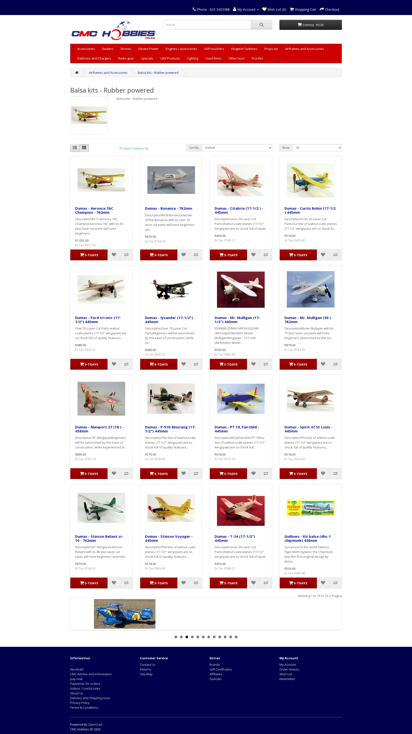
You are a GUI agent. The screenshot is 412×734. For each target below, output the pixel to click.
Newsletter (287, 679)
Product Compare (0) (134, 148)
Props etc (271, 49)
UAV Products (170, 58)
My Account (287, 664)
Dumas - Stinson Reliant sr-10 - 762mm (99, 538)
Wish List (285, 674)
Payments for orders (85, 683)
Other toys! (237, 58)
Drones (126, 49)
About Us (76, 693)
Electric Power (149, 49)
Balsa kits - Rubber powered (158, 72)
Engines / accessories (181, 49)
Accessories (86, 49)
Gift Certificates (221, 669)
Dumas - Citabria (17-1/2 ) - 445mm (239, 210)
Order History (289, 669)
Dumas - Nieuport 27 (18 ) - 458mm (99, 429)
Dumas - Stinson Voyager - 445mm (169, 538)
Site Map (146, 674)
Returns (145, 669)
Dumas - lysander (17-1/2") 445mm (169, 319)
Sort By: (194, 148)
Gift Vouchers (214, 49)
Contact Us (147, 664)
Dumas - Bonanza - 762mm (168, 208)
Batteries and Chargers (94, 58)
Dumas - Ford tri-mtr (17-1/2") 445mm (98, 319)
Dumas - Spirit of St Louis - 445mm (308, 429)
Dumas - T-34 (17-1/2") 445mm (235, 538)
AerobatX (77, 669)
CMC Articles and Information (91, 674)
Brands (215, 664)
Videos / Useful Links (85, 688)
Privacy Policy (80, 703)
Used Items (213, 58)
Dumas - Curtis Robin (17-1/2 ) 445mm (310, 210)
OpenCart (95, 724)
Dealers (107, 49)
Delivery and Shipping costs (90, 698)
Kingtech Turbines (244, 49)
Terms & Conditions (84, 707)
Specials (147, 58)
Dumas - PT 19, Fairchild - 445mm (237, 429)
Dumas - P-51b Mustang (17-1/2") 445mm (170, 429)
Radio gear (126, 58)
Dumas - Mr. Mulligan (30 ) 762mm (307, 319)
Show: (286, 148)
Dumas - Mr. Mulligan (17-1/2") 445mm (237, 319)
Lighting (192, 58)
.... (71, 664)
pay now (76, 679)
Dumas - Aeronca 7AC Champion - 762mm (94, 210)
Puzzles (257, 58)
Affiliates (216, 674)
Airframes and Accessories (304, 49)
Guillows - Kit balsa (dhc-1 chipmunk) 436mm (307, 538)
